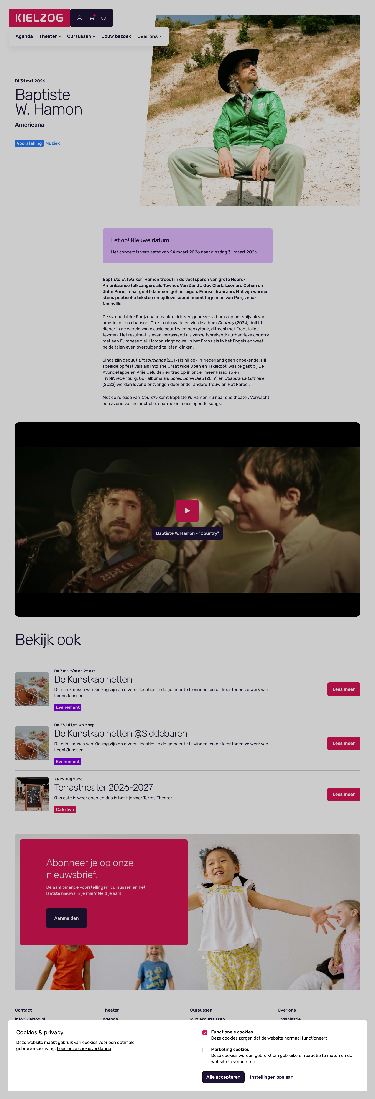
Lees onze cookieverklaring (84, 1048)
